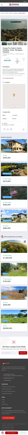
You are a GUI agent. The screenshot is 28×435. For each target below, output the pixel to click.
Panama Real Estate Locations (8, 429)
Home (2, 13)
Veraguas (15, 13)
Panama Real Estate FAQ (7, 393)
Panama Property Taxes (7, 389)
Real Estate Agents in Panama (8, 425)
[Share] (4, 129)
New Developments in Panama (8, 427)
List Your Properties (9, 417)
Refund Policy (5, 404)
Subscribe (23, 353)
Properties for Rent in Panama (20, 423)
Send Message (12, 432)
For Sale (6, 13)
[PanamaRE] (14, 4)
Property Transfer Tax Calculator (8, 386)
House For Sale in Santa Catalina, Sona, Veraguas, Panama (13, 50)
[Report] (23, 129)
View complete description (8, 78)
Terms (3, 399)
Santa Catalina (22, 13)
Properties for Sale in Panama (7, 423)
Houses (10, 13)
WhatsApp (23, 432)
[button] (3, 30)
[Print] (11, 129)
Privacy (3, 402)
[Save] (7, 129)
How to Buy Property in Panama (8, 391)
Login (25, 1)
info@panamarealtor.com (9, 378)
